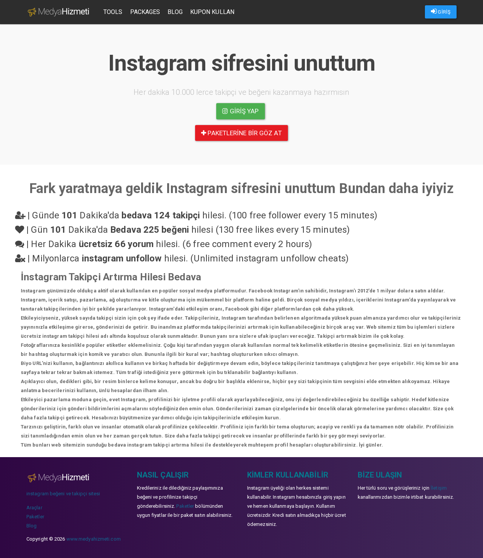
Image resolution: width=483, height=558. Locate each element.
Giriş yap (243, 111)
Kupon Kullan (212, 11)
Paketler (35, 516)
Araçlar (34, 507)
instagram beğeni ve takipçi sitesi (63, 493)
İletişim (439, 488)
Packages (145, 11)
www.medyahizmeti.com (93, 539)
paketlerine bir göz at (243, 133)
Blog (175, 11)
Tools (113, 11)
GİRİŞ (444, 12)
